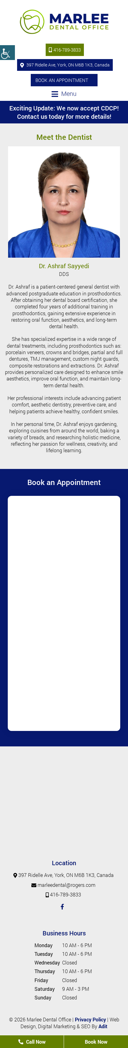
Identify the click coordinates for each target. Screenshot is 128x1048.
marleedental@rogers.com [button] (66, 885)
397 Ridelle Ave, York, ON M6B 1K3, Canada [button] (67, 65)
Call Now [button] (35, 1041)
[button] (7, 52)
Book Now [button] (96, 1041)
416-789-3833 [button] (67, 50)
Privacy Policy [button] (90, 1019)
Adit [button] (102, 1026)
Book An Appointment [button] (61, 80)
